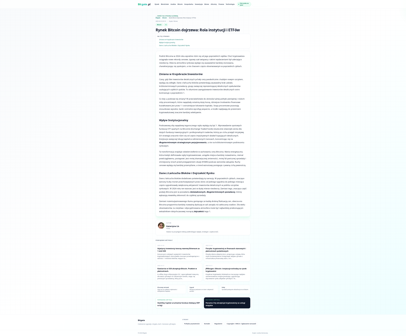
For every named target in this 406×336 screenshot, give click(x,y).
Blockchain (165, 4)
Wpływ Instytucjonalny (167, 42)
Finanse (221, 4)
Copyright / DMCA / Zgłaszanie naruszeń (241, 324)
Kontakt (207, 324)
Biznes (206, 4)
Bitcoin (180, 4)
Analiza (173, 4)
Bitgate (158, 18)
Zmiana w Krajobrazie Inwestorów (171, 40)
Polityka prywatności (192, 324)
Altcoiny (214, 4)
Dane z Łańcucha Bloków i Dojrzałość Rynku (174, 45)
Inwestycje (199, 4)
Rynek (157, 4)
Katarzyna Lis (172, 226)
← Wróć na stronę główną (167, 16)
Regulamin (218, 324)
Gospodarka (188, 4)
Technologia (230, 4)
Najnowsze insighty (258, 4)
